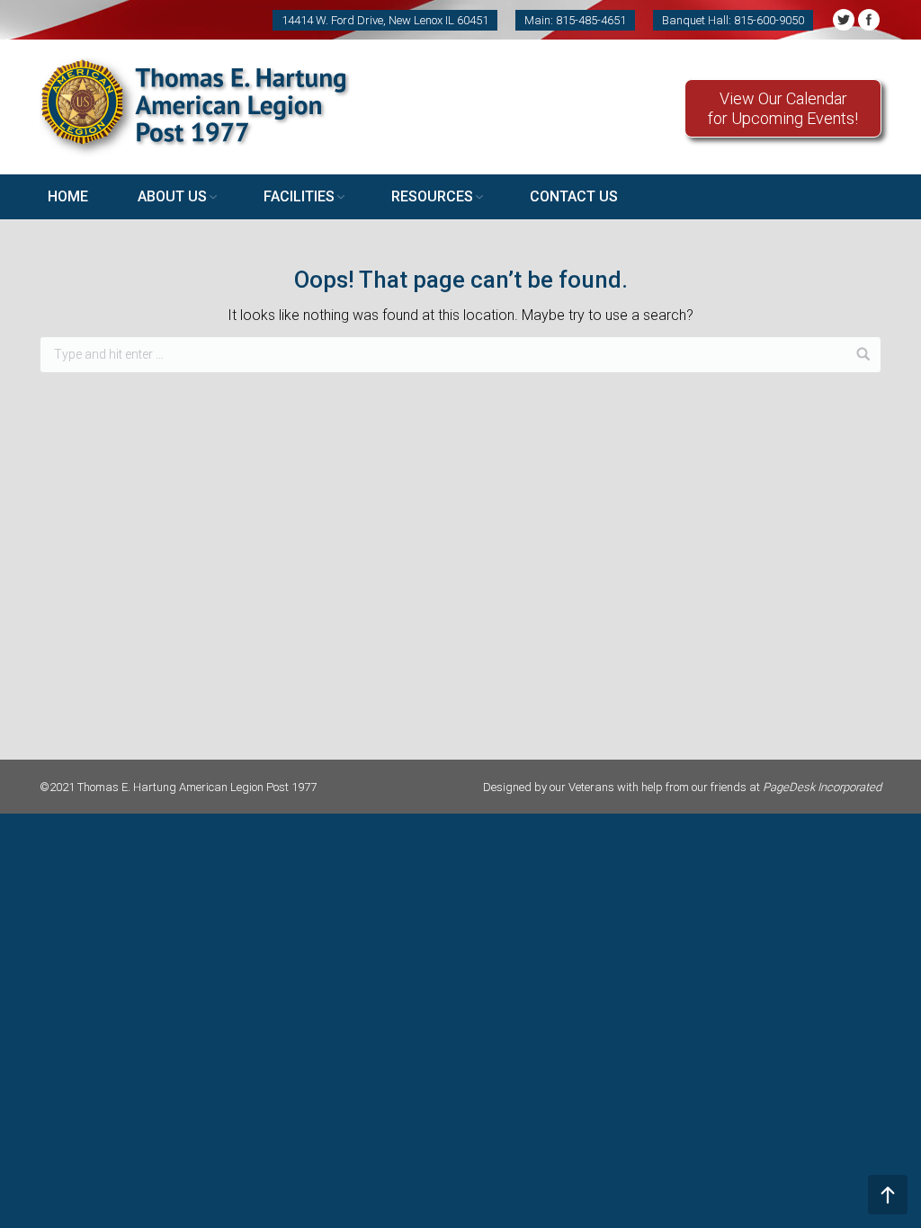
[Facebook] (869, 20)
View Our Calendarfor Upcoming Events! (783, 108)
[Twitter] (843, 20)
